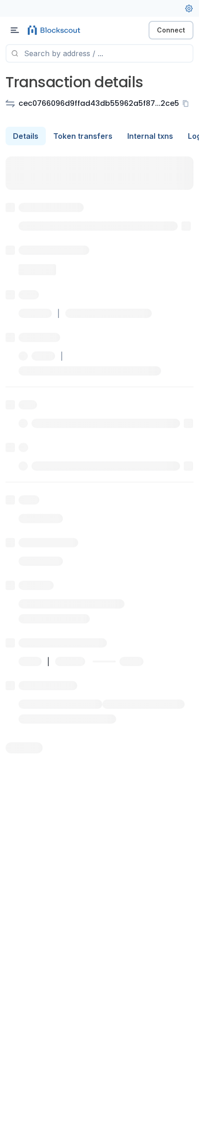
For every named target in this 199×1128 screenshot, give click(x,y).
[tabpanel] (99, 454)
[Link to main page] (55, 30)
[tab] (26, 136)
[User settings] (188, 8)
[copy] (187, 103)
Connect (171, 30)
